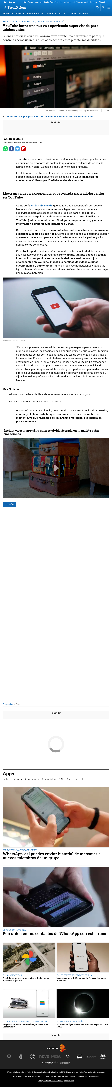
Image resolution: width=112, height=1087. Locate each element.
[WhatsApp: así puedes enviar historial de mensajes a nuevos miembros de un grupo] (56, 817)
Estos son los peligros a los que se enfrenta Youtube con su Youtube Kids (50, 116)
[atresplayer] (97, 7)
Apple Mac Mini (56, 2)
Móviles (19, 13)
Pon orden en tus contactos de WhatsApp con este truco (36, 401)
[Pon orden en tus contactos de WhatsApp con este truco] (56, 897)
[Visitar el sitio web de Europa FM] (91, 1056)
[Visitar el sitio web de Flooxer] (65, 1063)
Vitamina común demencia (86, 2)
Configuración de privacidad (87, 1076)
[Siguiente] (107, 2)
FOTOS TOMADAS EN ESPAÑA (70, 1021)
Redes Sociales (35, 13)
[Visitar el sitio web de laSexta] (21, 1056)
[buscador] (103, 7)
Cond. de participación (66, 1076)
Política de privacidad (31, 1076)
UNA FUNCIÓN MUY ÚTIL (14, 930)
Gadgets (8, 13)
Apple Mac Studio (42, 2)
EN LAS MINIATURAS (12, 975)
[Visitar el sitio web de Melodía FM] (103, 1056)
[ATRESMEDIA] (56, 1048)
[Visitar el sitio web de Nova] (44, 1056)
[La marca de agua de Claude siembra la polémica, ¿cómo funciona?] (83, 958)
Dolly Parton (28, 2)
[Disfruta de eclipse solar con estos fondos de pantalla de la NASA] (83, 1004)
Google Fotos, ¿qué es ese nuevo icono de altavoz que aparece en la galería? (26, 979)
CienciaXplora (53, 13)
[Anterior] (21, 2)
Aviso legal (17, 1076)
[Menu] (108, 7)
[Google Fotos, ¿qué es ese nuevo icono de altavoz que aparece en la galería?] (29, 958)
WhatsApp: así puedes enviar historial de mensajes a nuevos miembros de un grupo (49, 394)
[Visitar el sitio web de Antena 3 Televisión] (9, 1056)
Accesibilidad (69, 1081)
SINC (66, 13)
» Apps (17, 704)
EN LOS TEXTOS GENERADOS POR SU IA (74, 975)
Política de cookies (48, 1076)
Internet (83, 13)
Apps (73, 13)
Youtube (9, 504)
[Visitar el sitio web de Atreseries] (68, 1056)
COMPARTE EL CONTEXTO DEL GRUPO (20, 850)
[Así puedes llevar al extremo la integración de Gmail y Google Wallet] (29, 1004)
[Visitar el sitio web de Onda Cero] (79, 1056)
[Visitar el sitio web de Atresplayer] (50, 1063)
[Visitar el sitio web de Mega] (56, 1056)
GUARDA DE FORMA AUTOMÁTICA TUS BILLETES (25, 1021)
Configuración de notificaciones (50, 1081)
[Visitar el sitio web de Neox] (32, 1056)
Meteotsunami (69, 2)
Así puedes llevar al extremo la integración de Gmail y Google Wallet (27, 1025)
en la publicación (41, 205)
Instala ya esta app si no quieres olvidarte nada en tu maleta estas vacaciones (51, 432)
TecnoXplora (8, 704)
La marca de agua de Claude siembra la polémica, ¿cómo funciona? (81, 979)
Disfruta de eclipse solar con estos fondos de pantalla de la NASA (82, 1025)
